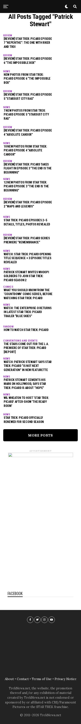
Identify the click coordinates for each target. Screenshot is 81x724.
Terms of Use (42, 679)
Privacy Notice (65, 679)
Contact (23, 679)
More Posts (40, 435)
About (9, 679)
